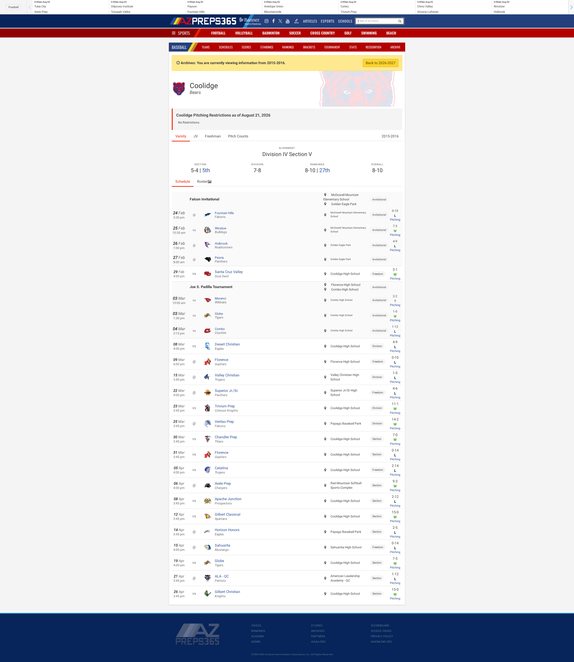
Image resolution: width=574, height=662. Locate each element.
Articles (310, 21)
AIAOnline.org (381, 641)
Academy (257, 636)
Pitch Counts (238, 136)
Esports (328, 21)
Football (14, 7)
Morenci (220, 300)
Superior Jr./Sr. (226, 393)
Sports (184, 33)
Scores (246, 47)
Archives (317, 631)
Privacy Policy (382, 636)
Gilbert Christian (227, 594)
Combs (220, 331)
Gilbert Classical (227, 516)
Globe (219, 315)
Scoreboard (380, 625)
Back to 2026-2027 (381, 63)
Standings (266, 47)
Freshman (213, 136)
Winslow (221, 230)
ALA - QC (222, 578)
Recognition (373, 47)
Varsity (180, 136)
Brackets (309, 47)
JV (196, 136)
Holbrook (224, 245)
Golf (348, 33)
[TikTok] (296, 21)
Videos (256, 625)
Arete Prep (223, 485)
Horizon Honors (227, 532)
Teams (206, 47)
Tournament (332, 47)
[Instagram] (267, 21)
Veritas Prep (224, 423)
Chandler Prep (226, 439)
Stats (353, 47)
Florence (221, 362)
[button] (571, 7)
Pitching (395, 219)
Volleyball (244, 33)
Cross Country (322, 33)
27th (324, 170)
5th (206, 170)
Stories (317, 625)
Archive (395, 47)
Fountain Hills (224, 215)
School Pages (381, 631)
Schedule (182, 181)
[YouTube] (288, 21)
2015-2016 (390, 136)
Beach (391, 33)
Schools (345, 21)
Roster (202, 181)
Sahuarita (222, 547)
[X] (280, 21)
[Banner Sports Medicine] (250, 21)
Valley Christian (227, 377)
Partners (318, 636)
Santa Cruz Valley (229, 274)
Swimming (369, 33)
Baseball (179, 47)
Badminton (271, 33)
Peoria (221, 259)
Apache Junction (228, 501)
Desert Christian (227, 346)
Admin (255, 641)
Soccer (295, 33)
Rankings (288, 47)
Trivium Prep (226, 408)
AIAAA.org (318, 641)
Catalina (221, 470)
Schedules (226, 47)
